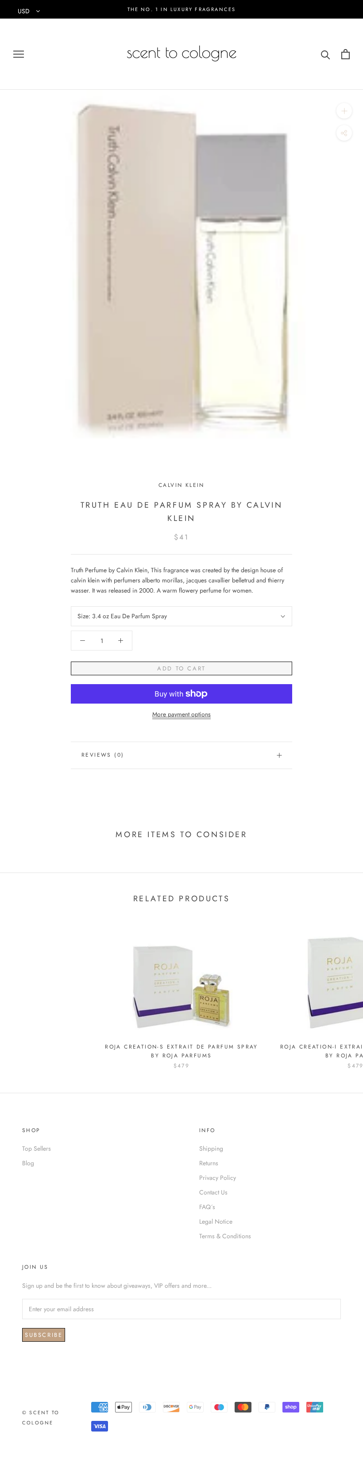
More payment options (181, 714)
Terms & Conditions (225, 1236)
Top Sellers (36, 1148)
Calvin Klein (181, 485)
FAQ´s (207, 1206)
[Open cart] (345, 54)
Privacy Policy (217, 1177)
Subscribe (43, 1335)
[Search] (325, 54)
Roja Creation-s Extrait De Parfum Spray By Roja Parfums (181, 1051)
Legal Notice (215, 1221)
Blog (28, 1163)
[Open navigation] (18, 54)
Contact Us (213, 1192)
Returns (208, 1163)
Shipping (211, 1148)
